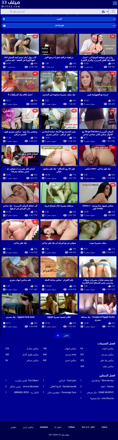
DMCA (104, 427)
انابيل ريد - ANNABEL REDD (22, 392)
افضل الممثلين (107, 375)
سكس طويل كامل (22, 354)
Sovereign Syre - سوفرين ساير (59, 392)
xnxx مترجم (59, 354)
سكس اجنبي (59, 360)
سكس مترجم (97, 354)
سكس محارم (22, 348)
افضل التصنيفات (106, 343)
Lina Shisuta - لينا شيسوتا (97, 398)
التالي (66, 335)
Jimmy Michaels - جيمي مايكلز (22, 386)
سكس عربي (28, 427)
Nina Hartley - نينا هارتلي (97, 380)
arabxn (44, 427)
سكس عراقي (22, 360)
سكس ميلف (97, 366)
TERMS (71, 427)
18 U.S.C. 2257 (88, 427)
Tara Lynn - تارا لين (59, 380)
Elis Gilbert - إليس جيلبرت (22, 380)
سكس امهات (59, 348)
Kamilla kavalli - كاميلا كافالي (59, 386)
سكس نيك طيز (97, 360)
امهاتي (13, 427)
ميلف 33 (61, 435)
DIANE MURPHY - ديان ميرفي (97, 392)
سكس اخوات (97, 348)
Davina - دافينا (97, 386)
